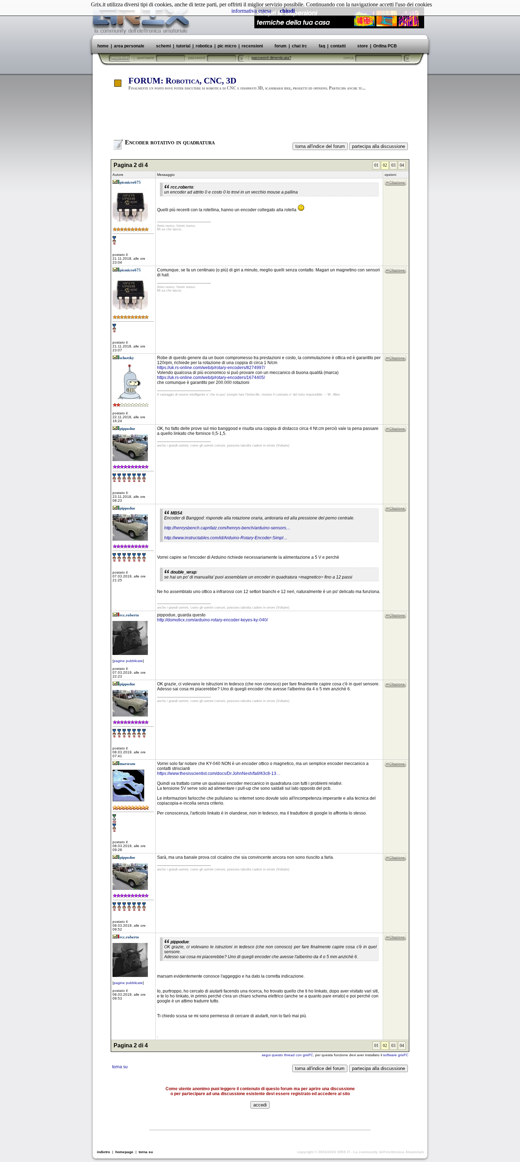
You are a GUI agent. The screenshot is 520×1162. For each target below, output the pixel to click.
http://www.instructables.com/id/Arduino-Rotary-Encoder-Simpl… (226, 537)
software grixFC (395, 1055)
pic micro (227, 46)
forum (281, 46)
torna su (120, 1066)
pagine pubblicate (128, 661)
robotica (204, 46)
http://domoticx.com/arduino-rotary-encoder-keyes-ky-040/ (212, 619)
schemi (163, 46)
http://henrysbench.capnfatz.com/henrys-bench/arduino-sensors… (227, 527)
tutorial (183, 46)
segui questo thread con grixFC (287, 1055)
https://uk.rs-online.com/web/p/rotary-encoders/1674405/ (211, 377)
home (103, 46)
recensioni (252, 46)
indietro (103, 1152)
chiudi (287, 11)
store (362, 46)
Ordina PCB (384, 46)
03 (393, 165)
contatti (338, 46)
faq (322, 46)
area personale (129, 46)
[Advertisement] (260, 118)
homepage (124, 1152)
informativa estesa (251, 11)
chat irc (299, 46)
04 (402, 165)
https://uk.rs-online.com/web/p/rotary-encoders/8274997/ (211, 367)
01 (376, 165)
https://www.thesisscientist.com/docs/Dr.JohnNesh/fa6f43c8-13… (219, 773)
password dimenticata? (271, 58)
